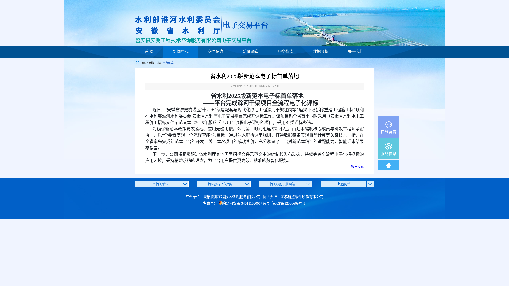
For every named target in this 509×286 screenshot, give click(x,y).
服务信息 (388, 154)
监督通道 (251, 51)
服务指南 (286, 51)
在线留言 (388, 132)
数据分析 (321, 51)
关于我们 (356, 51)
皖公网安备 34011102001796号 (246, 203)
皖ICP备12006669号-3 (288, 203)
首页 (144, 62)
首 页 (149, 51)
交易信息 (216, 51)
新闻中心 (181, 51)
